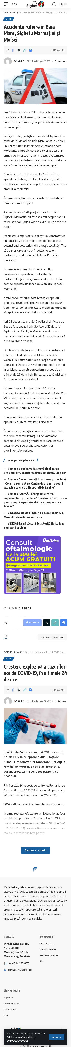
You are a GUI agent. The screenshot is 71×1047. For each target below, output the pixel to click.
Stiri (9, 19)
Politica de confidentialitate (21, 1037)
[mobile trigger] (7, 4)
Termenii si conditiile (18, 1040)
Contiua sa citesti (35, 850)
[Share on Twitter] (18, 50)
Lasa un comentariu (54, 637)
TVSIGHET (18, 61)
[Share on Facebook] (13, 50)
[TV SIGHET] (35, 4)
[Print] (30, 50)
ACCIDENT (25, 608)
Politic (10, 876)
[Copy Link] (24, 50)
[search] (54, 4)
